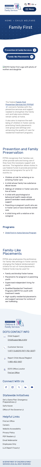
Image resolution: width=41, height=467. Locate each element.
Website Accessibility (12, 429)
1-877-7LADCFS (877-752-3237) (21, 351)
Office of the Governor (20, 410)
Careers (6, 425)
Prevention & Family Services (18, 50)
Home (8, 21)
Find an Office (13, 373)
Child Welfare (25, 21)
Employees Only (9, 444)
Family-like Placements (18, 57)
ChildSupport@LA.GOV (17, 340)
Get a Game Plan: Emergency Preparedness (17, 401)
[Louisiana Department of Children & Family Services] (13, 7)
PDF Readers (17, 436)
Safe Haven (8, 406)
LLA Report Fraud (19, 448)
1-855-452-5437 (15, 362)
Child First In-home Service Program (20, 233)
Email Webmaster (10, 440)
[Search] (25, 4)
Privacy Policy (9, 433)
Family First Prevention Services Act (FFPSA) (20, 103)
